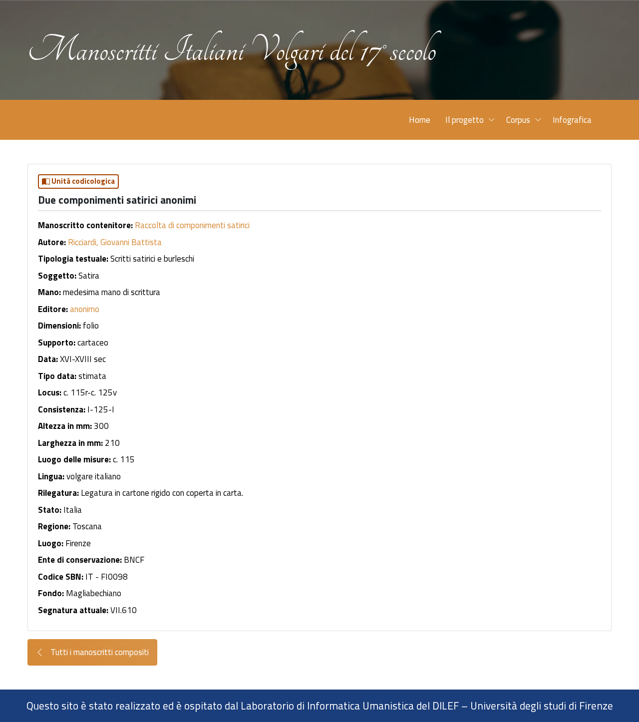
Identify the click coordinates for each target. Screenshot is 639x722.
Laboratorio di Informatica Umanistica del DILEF (350, 706)
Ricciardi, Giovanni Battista (115, 242)
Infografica (572, 119)
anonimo (84, 309)
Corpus (518, 119)
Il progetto (464, 119)
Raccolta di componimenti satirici (192, 225)
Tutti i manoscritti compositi (98, 652)
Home (419, 119)
